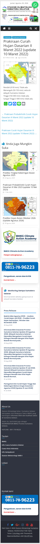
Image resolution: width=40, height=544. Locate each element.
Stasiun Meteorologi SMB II (12, 456)
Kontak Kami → (10, 280)
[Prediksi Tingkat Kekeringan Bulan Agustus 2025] (20, 161)
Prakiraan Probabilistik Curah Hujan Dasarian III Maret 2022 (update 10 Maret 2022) (20, 117)
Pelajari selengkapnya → (14, 255)
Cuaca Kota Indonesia (10, 448)
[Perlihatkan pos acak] (35, 28)
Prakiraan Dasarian (19, 37)
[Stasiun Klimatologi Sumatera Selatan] (4, 28)
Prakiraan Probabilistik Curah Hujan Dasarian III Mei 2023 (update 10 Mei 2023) (20, 187)
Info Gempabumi (8, 452)
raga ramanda (22, 58)
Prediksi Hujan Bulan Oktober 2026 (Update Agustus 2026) (19, 219)
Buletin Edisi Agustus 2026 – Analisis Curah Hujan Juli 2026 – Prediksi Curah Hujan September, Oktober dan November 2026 (19, 319)
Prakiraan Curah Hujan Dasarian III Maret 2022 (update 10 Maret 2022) (19, 132)
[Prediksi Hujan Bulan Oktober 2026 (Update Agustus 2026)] (20, 206)
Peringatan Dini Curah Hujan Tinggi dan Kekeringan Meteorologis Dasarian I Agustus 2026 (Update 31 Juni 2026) (20, 386)
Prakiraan (8, 37)
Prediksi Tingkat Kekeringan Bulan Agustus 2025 (19, 174)
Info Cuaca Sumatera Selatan (13, 445)
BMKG (4, 441)
